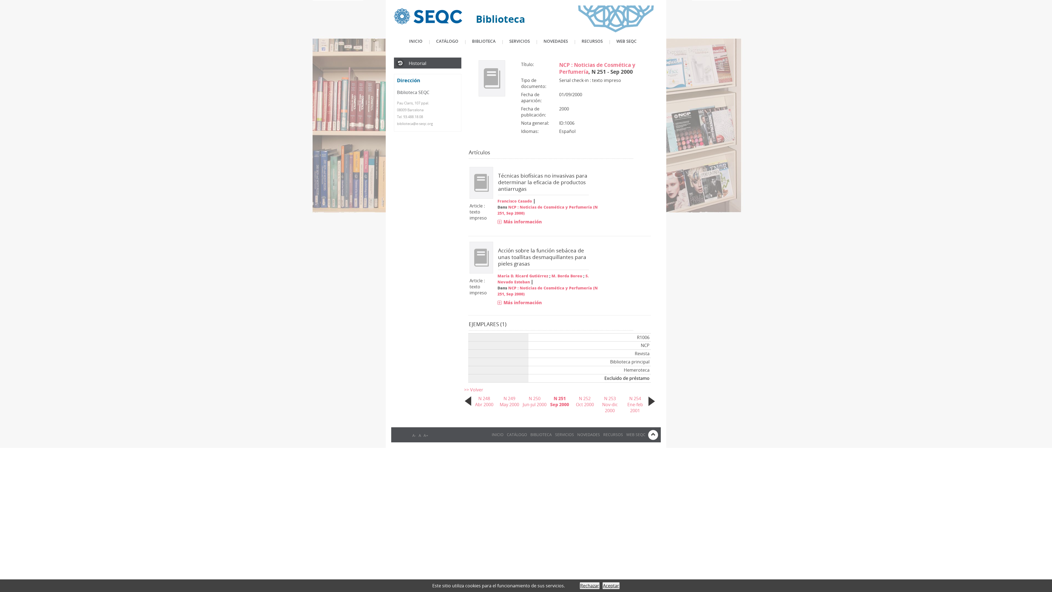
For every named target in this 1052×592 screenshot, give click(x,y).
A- (414, 435)
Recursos (592, 41)
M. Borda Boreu (566, 275)
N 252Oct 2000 (585, 401)
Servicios (519, 41)
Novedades (556, 41)
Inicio (415, 41)
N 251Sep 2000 (559, 401)
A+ (426, 435)
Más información (523, 222)
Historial (417, 63)
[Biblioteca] (428, 16)
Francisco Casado (515, 201)
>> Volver (473, 390)
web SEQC (626, 41)
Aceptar (611, 586)
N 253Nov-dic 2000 (610, 404)
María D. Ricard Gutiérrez (523, 275)
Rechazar (589, 586)
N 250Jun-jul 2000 (535, 401)
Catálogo (447, 41)
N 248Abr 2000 (484, 401)
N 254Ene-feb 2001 (635, 404)
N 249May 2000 (509, 401)
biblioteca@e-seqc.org (415, 123)
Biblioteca (484, 41)
